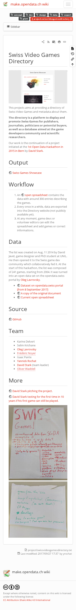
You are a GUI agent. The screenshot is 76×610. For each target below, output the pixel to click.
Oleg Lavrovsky (30, 280)
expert (67, 15)
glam (25, 19)
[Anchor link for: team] (26, 330)
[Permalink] (64, 41)
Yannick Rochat (26, 361)
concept (17, 15)
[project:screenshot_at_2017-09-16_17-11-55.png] (38, 86)
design (42, 15)
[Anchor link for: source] (30, 308)
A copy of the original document (41, 293)
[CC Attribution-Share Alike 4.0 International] (11, 587)
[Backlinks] (72, 58)
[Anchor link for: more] (25, 380)
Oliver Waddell (26, 369)
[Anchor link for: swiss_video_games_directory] (36, 61)
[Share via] (43, 41)
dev (30, 15)
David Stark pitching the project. (32, 391)
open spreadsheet (36, 195)
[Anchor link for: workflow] (36, 184)
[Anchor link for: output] (31, 162)
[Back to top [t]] (72, 64)
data (54, 15)
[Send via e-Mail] (54, 41)
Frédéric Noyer (26, 353)
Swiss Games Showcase (27, 173)
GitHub (17, 319)
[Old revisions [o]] (72, 53)
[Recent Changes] (48, 41)
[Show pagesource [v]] (72, 48)
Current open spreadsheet (37, 297)
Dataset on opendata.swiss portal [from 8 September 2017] (40, 287)
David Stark (35, 151)
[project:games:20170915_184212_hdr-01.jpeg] (38, 509)
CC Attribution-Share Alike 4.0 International (26, 600)
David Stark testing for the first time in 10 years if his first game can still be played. (36, 399)
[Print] (59, 41)
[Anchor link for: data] (24, 241)
